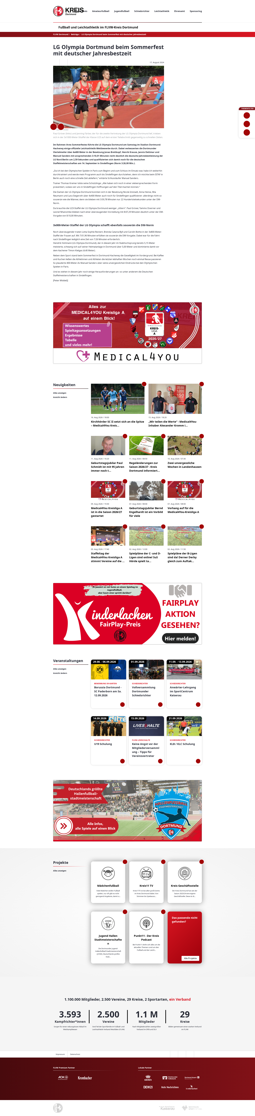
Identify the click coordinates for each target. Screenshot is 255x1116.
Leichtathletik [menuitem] (161, 11)
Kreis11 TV (146, 885)
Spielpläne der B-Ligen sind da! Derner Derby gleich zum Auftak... (182, 557)
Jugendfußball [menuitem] (121, 11)
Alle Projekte (190, 958)
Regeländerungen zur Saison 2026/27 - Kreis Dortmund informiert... (144, 466)
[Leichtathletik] (247, 124)
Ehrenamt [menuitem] (179, 11)
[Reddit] (71, 62)
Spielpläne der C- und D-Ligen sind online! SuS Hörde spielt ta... (145, 557)
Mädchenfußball (108, 885)
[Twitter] (63, 62)
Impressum (60, 1054)
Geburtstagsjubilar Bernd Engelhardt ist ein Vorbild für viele (146, 512)
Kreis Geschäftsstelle (185, 885)
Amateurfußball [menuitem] (100, 11)
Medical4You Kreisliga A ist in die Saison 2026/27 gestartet (106, 512)
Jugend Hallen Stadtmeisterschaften (108, 939)
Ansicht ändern (60, 397)
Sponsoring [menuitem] (196, 11)
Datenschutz (75, 1054)
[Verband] (247, 132)
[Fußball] (247, 115)
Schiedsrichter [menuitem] (141, 11)
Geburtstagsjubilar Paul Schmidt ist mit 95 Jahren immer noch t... (107, 466)
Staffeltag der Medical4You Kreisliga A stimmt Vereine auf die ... (108, 557)
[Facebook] (55, 62)
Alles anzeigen (59, 393)
